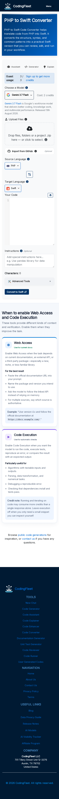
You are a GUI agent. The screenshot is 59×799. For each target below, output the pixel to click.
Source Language (15, 159)
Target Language (15, 181)
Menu (49, 6)
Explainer (51, 67)
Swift (13, 188)
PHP (12, 165)
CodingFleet (21, 6)
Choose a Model (14, 87)
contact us (28, 538)
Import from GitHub (32, 151)
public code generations (32, 534)
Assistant (15, 67)
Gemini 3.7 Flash (13, 103)
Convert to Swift (15, 292)
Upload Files (17, 119)
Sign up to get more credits (38, 78)
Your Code (11, 194)
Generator (34, 67)
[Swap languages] (29, 174)
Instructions (12, 250)
